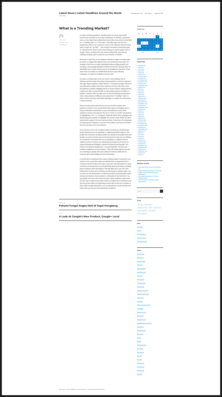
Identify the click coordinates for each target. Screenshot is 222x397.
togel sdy (139, 374)
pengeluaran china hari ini (144, 323)
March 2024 (141, 96)
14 (150, 43)
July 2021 (140, 154)
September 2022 (142, 129)
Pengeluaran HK (136, 13)
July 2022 (141, 133)
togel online (152, 210)
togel (150, 207)
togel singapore (142, 213)
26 (142, 49)
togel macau (140, 327)
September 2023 (142, 107)
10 (161, 40)
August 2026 (141, 65)
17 (161, 43)
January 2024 (142, 100)
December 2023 (142, 102)
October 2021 (142, 149)
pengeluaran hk (141, 272)
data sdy (139, 356)
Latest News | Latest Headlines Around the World (90, 13)
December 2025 (142, 80)
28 (150, 49)
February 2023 (142, 120)
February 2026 (142, 76)
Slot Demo (148, 13)
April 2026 (141, 73)
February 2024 (142, 98)
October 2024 (142, 83)
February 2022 (142, 142)
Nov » (157, 52)
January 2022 (142, 143)
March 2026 (141, 74)
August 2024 (141, 87)
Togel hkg (140, 227)
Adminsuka (62, 40)
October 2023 (142, 105)
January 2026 (142, 78)
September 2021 (142, 151)
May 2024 (141, 93)
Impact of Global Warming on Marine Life (149, 171)
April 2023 (141, 116)
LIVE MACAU (140, 279)
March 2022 (141, 140)
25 (139, 49)
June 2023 (141, 113)
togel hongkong (142, 210)
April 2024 (141, 94)
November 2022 (142, 125)
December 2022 (142, 123)
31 (161, 49)
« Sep (142, 52)
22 (153, 46)
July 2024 (141, 89)
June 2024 (141, 91)
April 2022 (141, 138)
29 (153, 49)
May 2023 (141, 114)
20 (146, 46)
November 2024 (142, 82)
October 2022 (142, 127)
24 (161, 46)
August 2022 (141, 131)
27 (146, 49)
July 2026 (141, 67)
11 (138, 43)
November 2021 (142, 147)
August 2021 (141, 153)
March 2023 (141, 118)
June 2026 (141, 69)
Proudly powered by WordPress (96, 389)
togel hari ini (157, 207)
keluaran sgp (148, 204)
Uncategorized (63, 44)
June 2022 (141, 134)
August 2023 (141, 109)
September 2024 (142, 85)
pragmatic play (141, 261)
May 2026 (141, 71)
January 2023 (142, 122)
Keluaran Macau (141, 238)
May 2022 (141, 136)
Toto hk (139, 230)
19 (142, 46)
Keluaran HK (159, 13)
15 (153, 43)
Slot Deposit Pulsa (142, 241)
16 (157, 43)
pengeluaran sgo (142, 207)
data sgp (140, 204)
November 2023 (142, 103)
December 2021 (142, 145)
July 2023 (140, 111)
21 (150, 46)
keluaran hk (140, 257)
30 (157, 49)
